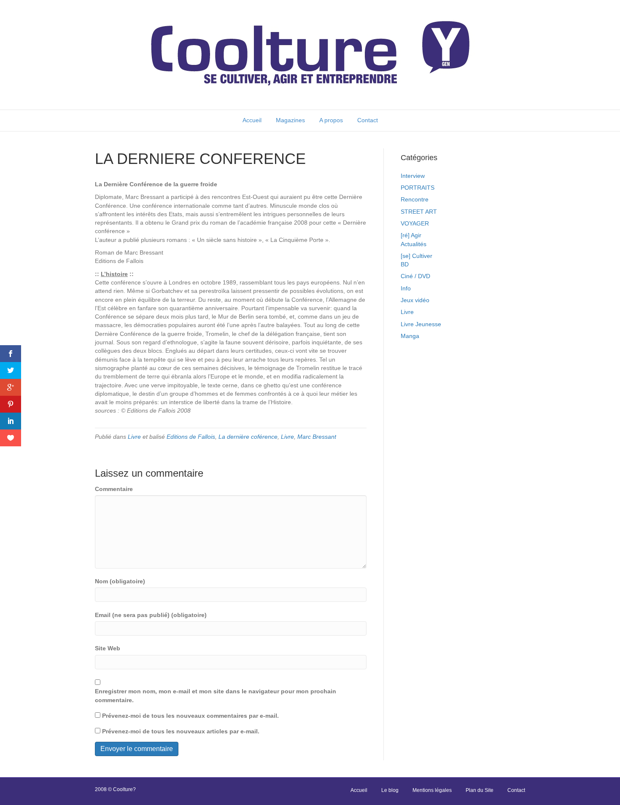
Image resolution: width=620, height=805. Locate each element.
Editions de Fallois (191, 436)
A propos (331, 120)
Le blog (390, 790)
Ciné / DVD (415, 276)
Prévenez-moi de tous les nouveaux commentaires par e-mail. (190, 715)
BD (405, 264)
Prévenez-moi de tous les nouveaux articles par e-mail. (180, 731)
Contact (367, 120)
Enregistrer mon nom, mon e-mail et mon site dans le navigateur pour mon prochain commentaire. (215, 695)
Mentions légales (432, 790)
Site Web (107, 648)
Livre (134, 436)
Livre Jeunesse (421, 324)
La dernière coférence (248, 436)
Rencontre (415, 199)
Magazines (290, 120)
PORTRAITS (417, 187)
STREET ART (419, 211)
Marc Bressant (316, 436)
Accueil (252, 120)
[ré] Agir (411, 235)
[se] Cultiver (416, 255)
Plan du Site (479, 790)
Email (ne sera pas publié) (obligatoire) (151, 615)
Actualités (413, 244)
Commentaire (114, 489)
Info (406, 288)
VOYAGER (415, 223)
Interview (413, 175)
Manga (410, 336)
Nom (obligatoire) (120, 581)
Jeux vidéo (415, 300)
